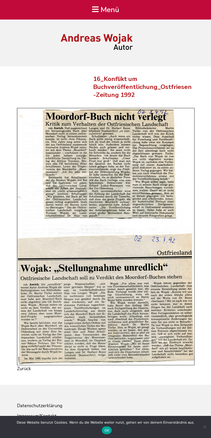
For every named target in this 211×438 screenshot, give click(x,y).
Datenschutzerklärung (39, 406)
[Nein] (204, 427)
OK (106, 430)
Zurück (24, 369)
